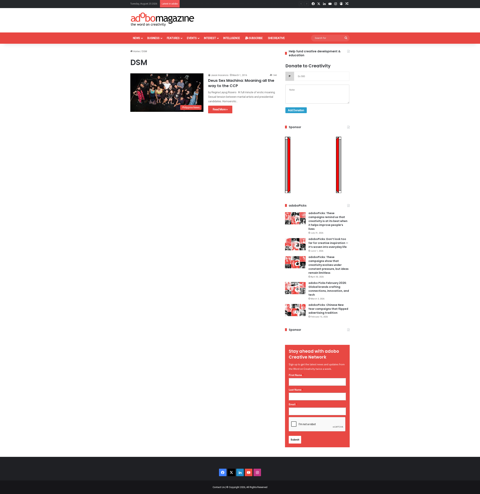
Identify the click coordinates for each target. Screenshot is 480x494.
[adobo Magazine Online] (162, 19)
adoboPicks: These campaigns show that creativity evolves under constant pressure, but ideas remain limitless (328, 265)
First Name (296, 375)
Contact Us (219, 487)
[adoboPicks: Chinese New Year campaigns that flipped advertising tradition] (295, 310)
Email (293, 404)
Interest (210, 38)
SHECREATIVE (276, 38)
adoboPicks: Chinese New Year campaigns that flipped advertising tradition (328, 309)
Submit (295, 439)
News (136, 38)
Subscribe (255, 38)
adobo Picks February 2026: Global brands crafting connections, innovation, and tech (328, 289)
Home (136, 51)
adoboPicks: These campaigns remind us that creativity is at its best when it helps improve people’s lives (327, 221)
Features (173, 38)
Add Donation (296, 110)
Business (153, 38)
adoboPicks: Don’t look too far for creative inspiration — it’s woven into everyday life (328, 243)
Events (192, 38)
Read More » (220, 109)
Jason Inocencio (219, 75)
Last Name (296, 389)
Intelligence (231, 38)
